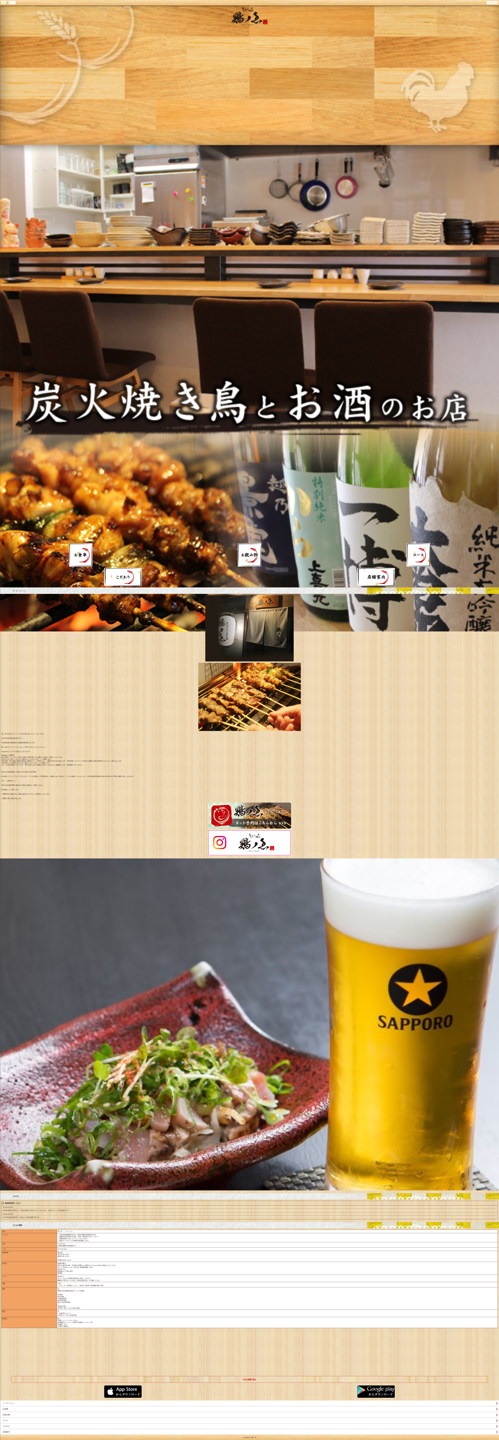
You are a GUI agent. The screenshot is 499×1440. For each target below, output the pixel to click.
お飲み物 (6, 1415)
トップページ (8, 1403)
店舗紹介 (6, 1432)
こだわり (6, 1426)
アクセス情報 (17, 1225)
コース (5, 1420)
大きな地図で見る (249, 1379)
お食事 (5, 1409)
